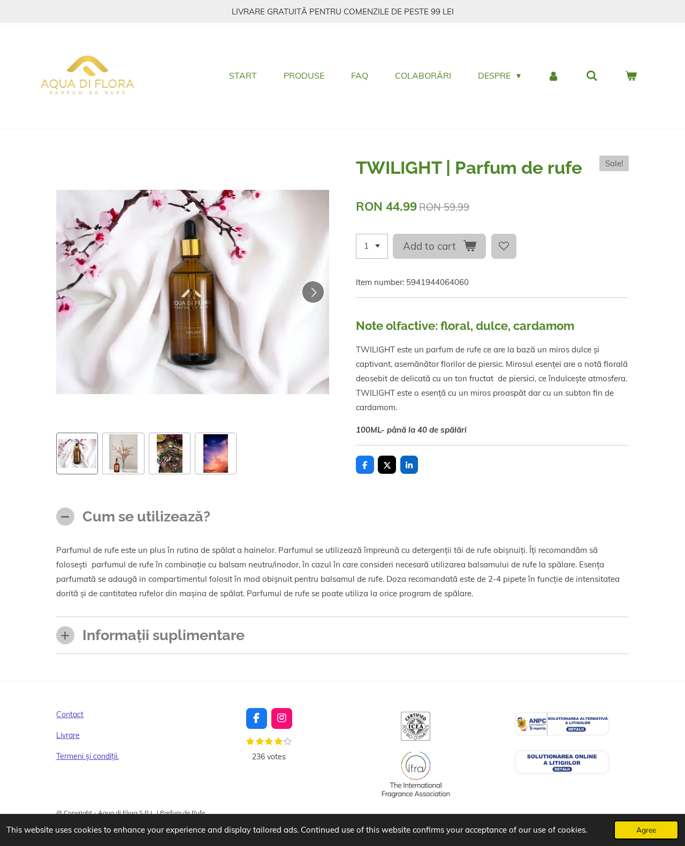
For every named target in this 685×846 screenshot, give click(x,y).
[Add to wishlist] (503, 246)
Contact (69, 714)
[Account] (553, 75)
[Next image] (313, 292)
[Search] (591, 75)
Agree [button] (646, 829)
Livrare (68, 735)
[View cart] (631, 75)
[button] (77, 453)
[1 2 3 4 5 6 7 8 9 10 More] (372, 246)
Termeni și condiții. (87, 756)
